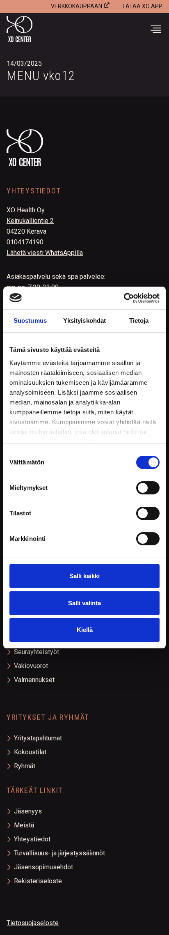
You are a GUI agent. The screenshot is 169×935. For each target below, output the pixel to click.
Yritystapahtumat (38, 738)
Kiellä (85, 629)
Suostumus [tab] (30, 320)
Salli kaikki (84, 575)
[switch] (148, 487)
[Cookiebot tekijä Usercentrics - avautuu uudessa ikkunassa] (124, 298)
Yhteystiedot (32, 839)
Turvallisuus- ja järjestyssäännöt (59, 853)
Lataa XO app (142, 6)
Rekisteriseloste (38, 881)
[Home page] (84, 158)
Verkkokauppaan (76, 6)
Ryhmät (24, 766)
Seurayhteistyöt (36, 652)
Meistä (24, 825)
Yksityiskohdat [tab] (84, 320)
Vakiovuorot (31, 666)
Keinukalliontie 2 (30, 221)
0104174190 (25, 242)
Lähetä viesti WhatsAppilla (45, 253)
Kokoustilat (30, 752)
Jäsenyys (28, 811)
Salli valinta (84, 603)
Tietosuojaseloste (33, 923)
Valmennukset (34, 680)
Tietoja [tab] (139, 320)
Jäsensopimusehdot (43, 867)
